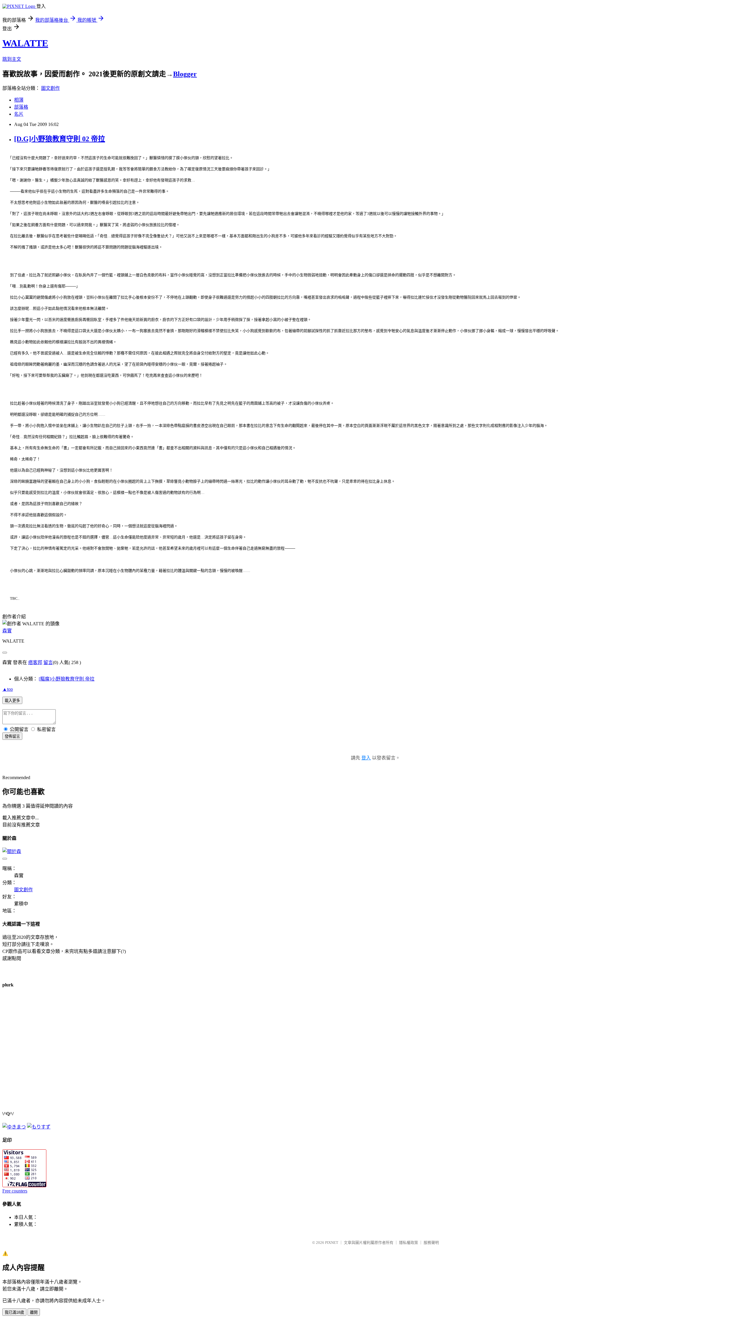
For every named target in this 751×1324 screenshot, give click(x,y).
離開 (34, 1312)
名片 (18, 114)
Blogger (185, 74)
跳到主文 (11, 59)
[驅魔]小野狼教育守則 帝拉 (66, 678)
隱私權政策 (408, 1242)
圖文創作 (50, 88)
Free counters (14, 1190)
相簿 (18, 99)
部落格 (21, 107)
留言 (48, 662)
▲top (7, 689)
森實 (7, 630)
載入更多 (12, 700)
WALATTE (25, 43)
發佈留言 (12, 736)
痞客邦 (35, 662)
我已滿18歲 (14, 1312)
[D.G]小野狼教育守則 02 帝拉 (59, 139)
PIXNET (331, 1242)
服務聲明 (431, 1242)
